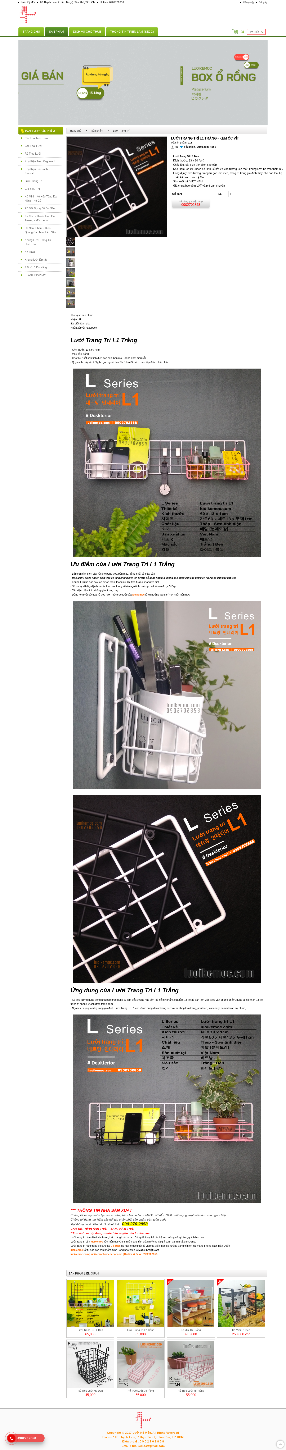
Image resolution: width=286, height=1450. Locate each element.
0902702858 (190, 205)
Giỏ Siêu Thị (32, 188)
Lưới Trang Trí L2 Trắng (140, 1330)
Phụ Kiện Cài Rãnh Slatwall (36, 171)
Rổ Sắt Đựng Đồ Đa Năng (40, 208)
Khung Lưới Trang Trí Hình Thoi (38, 242)
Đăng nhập (248, 2)
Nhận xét (76, 319)
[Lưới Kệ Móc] (143, 15)
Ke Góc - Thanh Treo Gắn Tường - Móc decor (40, 218)
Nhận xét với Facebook (84, 327)
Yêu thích (190, 146)
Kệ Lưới (30, 252)
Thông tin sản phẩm (82, 315)
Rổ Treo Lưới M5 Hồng (141, 1390)
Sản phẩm (56, 31)
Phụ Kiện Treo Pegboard (39, 161)
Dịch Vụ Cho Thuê (87, 31)
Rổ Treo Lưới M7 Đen (90, 1390)
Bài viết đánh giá (80, 323)
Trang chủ (31, 31)
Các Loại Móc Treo (36, 138)
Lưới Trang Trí (34, 181)
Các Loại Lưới (33, 145)
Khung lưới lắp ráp (36, 259)
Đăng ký (263, 2)
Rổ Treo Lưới (33, 153)
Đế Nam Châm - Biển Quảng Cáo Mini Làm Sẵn (40, 230)
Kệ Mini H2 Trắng (191, 1330)
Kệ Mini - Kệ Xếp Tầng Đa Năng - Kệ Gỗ (41, 198)
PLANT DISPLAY (35, 275)
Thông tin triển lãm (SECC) (132, 31)
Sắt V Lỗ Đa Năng (36, 267)
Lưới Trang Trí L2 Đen (90, 1330)
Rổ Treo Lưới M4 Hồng (191, 1390)
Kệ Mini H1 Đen (241, 1330)
